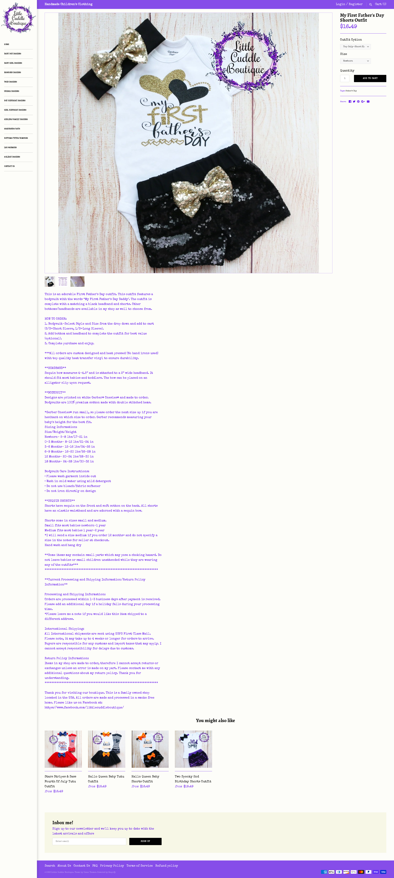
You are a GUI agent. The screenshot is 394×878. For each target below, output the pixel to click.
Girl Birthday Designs (15, 110)
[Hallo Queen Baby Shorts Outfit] (150, 749)
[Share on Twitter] (354, 101)
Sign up (145, 841)
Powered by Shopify (106, 872)
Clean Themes (90, 872)
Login (340, 4)
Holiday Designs (12, 157)
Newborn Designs (12, 73)
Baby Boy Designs (12, 54)
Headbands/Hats (12, 129)
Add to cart (370, 78)
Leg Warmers (10, 148)
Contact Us (9, 166)
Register (356, 4)
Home (6, 45)
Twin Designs (10, 82)
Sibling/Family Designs (16, 120)
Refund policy (166, 866)
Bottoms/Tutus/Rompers (16, 138)
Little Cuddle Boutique (62, 872)
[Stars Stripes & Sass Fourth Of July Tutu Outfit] (63, 749)
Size (343, 54)
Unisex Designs (11, 91)
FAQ (95, 866)
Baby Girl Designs (13, 63)
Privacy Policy (112, 866)
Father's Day (351, 91)
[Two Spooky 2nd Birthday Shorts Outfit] (193, 749)
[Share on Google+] (363, 101)
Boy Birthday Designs (14, 101)
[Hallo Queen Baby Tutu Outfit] (106, 749)
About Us (64, 866)
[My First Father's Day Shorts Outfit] (188, 143)
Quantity (347, 70)
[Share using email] (368, 101)
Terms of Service (140, 866)
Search (50, 866)
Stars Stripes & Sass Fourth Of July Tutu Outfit (60, 781)
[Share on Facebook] (350, 101)
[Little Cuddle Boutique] (18, 18)
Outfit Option (351, 40)
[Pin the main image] (358, 101)
